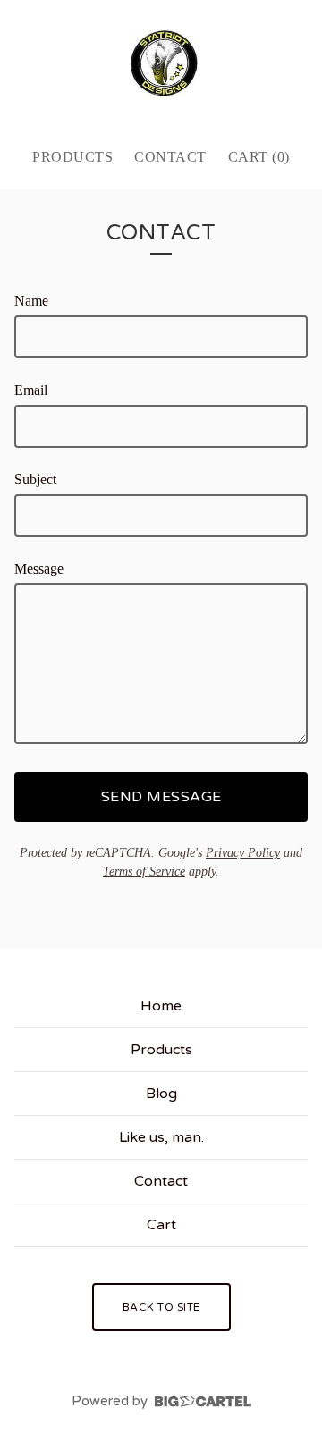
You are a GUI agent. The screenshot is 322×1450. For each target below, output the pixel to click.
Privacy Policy (243, 852)
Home (161, 1006)
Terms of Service (144, 871)
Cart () (259, 156)
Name (31, 300)
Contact (170, 156)
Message (39, 568)
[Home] (161, 66)
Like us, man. (161, 1137)
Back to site (161, 1307)
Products (72, 156)
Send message (161, 797)
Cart (161, 1225)
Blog (161, 1093)
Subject (35, 479)
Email (30, 390)
